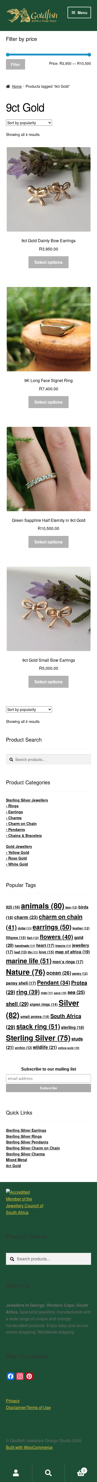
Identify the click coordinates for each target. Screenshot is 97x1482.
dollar (25, 928)
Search (48, 1473)
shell (17, 1003)
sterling (72, 1027)
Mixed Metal (16, 1159)
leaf (20, 951)
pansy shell (21, 983)
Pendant (53, 982)
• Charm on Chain (21, 823)
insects (63, 945)
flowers (56, 936)
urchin (23, 1047)
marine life (28, 960)
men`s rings (68, 962)
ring (28, 991)
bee (71, 907)
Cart (75, 1469)
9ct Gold (13, 1165)
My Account (16, 1473)
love (46, 951)
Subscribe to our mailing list (48, 1069)
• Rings (12, 805)
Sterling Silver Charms (25, 1153)
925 (13, 907)
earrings (52, 926)
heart (45, 945)
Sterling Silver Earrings (26, 1130)
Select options (48, 262)
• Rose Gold (16, 858)
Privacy (13, 1401)
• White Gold (17, 864)
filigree (16, 937)
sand (60, 993)
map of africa (72, 952)
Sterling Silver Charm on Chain (33, 1147)
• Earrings (14, 811)
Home (17, 86)
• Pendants (15, 829)
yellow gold (68, 1048)
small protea (34, 1016)
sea (76, 992)
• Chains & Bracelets (24, 835)
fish (33, 937)
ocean (58, 972)
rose (47, 993)
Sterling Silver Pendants (27, 1142)
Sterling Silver (38, 1037)
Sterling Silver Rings (24, 1136)
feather (80, 928)
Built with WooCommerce (29, 1447)
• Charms (14, 817)
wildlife (45, 1047)
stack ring (38, 1026)
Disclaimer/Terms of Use (28, 1407)
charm (26, 917)
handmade (25, 945)
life (33, 952)
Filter (15, 64)
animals (42, 905)
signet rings (44, 1004)
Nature (25, 971)
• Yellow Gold (17, 852)
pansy (80, 973)
